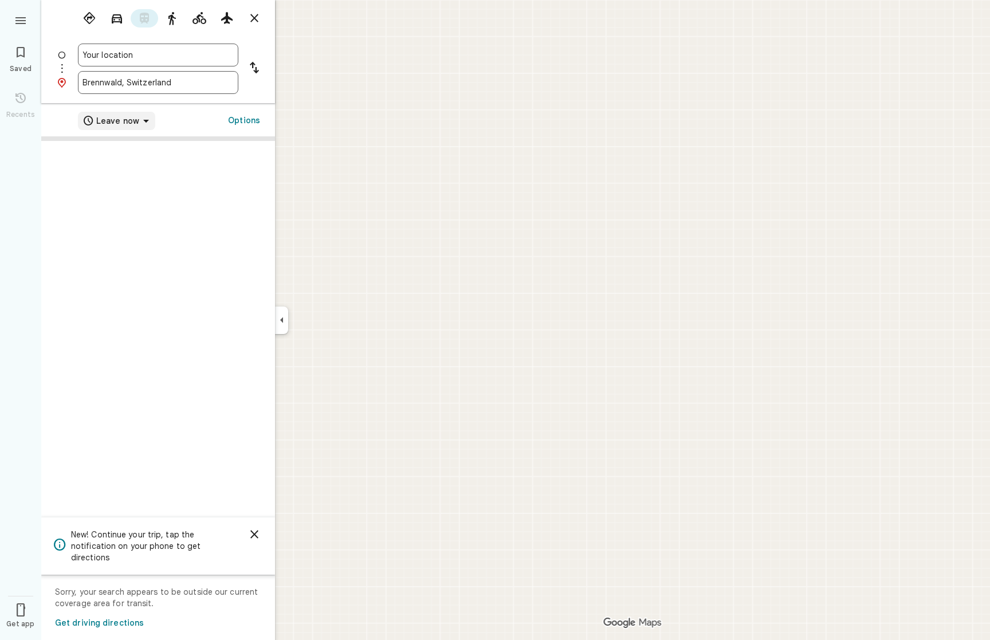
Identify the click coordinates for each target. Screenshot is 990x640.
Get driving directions (99, 623)
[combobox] (158, 55)
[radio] (89, 18)
